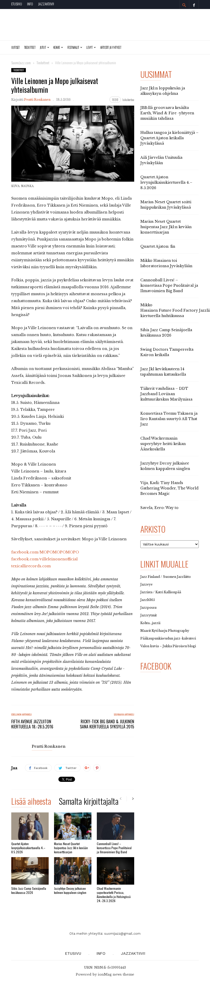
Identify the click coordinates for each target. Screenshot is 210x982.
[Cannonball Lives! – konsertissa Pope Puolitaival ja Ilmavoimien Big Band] (115, 826)
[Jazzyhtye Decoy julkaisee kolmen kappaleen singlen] (72, 871)
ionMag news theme (116, 974)
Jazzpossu (148, 607)
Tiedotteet (29, 47)
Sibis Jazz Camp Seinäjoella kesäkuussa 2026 (28, 890)
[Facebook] (194, 4)
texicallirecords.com (31, 566)
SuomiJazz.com (21, 62)
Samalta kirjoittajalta (89, 802)
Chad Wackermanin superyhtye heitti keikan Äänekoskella (163, 443)
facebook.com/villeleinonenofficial (44, 559)
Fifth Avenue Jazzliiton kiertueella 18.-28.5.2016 (32, 724)
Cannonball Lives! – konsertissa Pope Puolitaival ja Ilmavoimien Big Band (114, 847)
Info (30, 3)
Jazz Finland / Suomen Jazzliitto (165, 577)
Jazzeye (146, 584)
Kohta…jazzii (150, 623)
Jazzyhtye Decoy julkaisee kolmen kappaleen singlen (70, 890)
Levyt (89, 47)
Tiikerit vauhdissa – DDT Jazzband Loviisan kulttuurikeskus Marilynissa (166, 394)
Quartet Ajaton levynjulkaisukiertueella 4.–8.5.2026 (28, 847)
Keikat (56, 47)
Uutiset (15, 47)
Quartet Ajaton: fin (157, 246)
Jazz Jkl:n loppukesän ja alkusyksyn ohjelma (162, 91)
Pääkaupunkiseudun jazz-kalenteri (168, 638)
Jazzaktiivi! (46, 3)
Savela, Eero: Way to (159, 507)
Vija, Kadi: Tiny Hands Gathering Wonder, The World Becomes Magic (169, 488)
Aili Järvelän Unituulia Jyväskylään (161, 160)
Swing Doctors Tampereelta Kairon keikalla (166, 352)
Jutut (43, 47)
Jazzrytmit (148, 615)
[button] (184, 5)
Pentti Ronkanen (37, 99)
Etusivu (16, 3)
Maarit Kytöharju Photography (164, 631)
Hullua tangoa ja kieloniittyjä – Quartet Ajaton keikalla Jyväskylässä (169, 138)
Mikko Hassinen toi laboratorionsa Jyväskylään (166, 263)
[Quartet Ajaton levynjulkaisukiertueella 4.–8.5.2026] (30, 826)
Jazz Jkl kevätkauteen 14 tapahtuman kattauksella (163, 372)
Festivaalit (73, 47)
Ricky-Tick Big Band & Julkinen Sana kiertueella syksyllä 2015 (107, 724)
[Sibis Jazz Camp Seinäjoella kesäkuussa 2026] (30, 871)
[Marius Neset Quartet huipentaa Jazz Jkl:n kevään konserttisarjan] (72, 826)
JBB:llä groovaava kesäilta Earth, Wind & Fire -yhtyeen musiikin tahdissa (167, 113)
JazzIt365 (147, 600)
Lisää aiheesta (31, 802)
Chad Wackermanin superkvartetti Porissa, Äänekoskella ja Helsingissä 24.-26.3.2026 (114, 894)
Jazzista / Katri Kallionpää (160, 592)
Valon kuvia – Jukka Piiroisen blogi (168, 646)
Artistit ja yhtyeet (110, 47)
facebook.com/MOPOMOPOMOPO (45, 552)
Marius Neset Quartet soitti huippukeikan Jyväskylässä (165, 205)
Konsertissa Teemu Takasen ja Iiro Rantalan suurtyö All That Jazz (168, 419)
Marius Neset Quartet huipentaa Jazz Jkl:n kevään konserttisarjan (71, 847)
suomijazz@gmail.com (122, 933)
